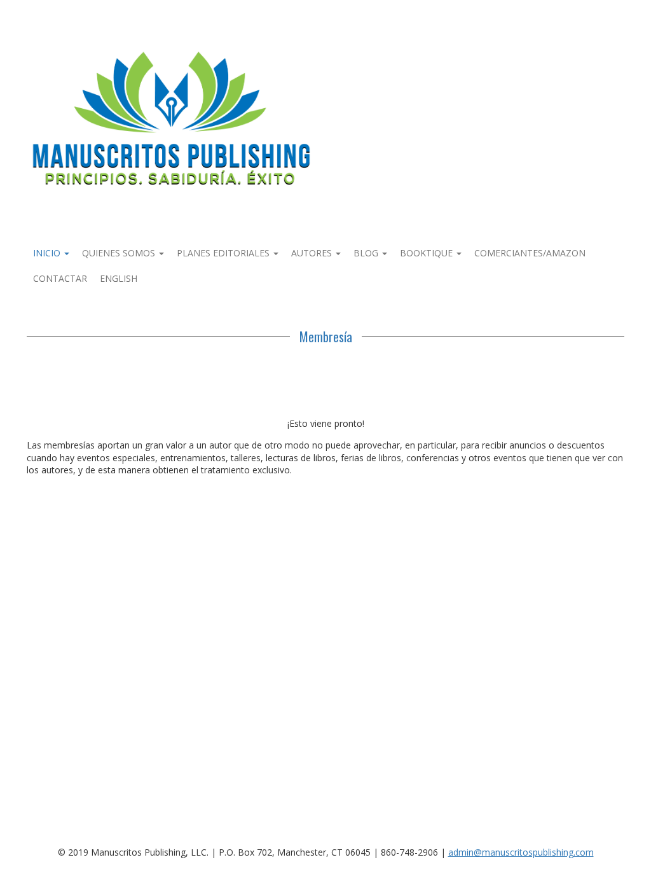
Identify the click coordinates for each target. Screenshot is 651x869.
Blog (367, 253)
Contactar (60, 278)
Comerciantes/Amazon (530, 253)
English (118, 278)
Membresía (325, 336)
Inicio (48, 253)
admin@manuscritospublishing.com (521, 852)
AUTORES (312, 253)
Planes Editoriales (224, 253)
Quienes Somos (120, 253)
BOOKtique (427, 253)
